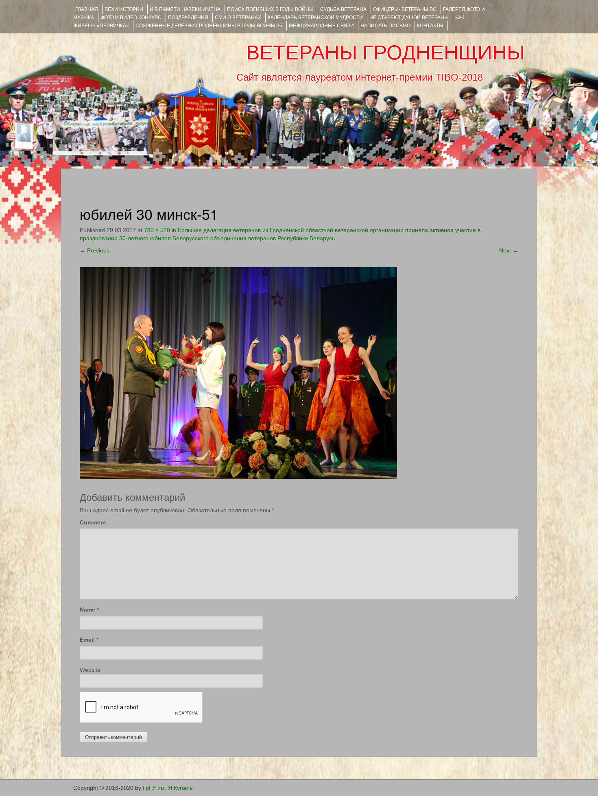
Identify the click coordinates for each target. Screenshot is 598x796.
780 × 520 (157, 230)
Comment (93, 522)
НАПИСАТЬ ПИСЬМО (385, 26)
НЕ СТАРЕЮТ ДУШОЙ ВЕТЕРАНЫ (409, 17)
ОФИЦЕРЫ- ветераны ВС (404, 9)
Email (87, 639)
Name (87, 609)
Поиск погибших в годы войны (270, 9)
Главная (86, 9)
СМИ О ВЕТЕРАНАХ (238, 17)
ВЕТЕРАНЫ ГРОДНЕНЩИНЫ (385, 52)
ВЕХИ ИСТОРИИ (124, 9)
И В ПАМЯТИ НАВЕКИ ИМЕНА (185, 9)
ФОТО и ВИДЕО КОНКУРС (131, 17)
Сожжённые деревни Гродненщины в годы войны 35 (208, 26)
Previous (94, 250)
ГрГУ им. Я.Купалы (168, 788)
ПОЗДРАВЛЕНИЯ (188, 17)
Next (508, 250)
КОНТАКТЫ (430, 26)
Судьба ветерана (343, 9)
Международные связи (321, 26)
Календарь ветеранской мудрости (315, 17)
